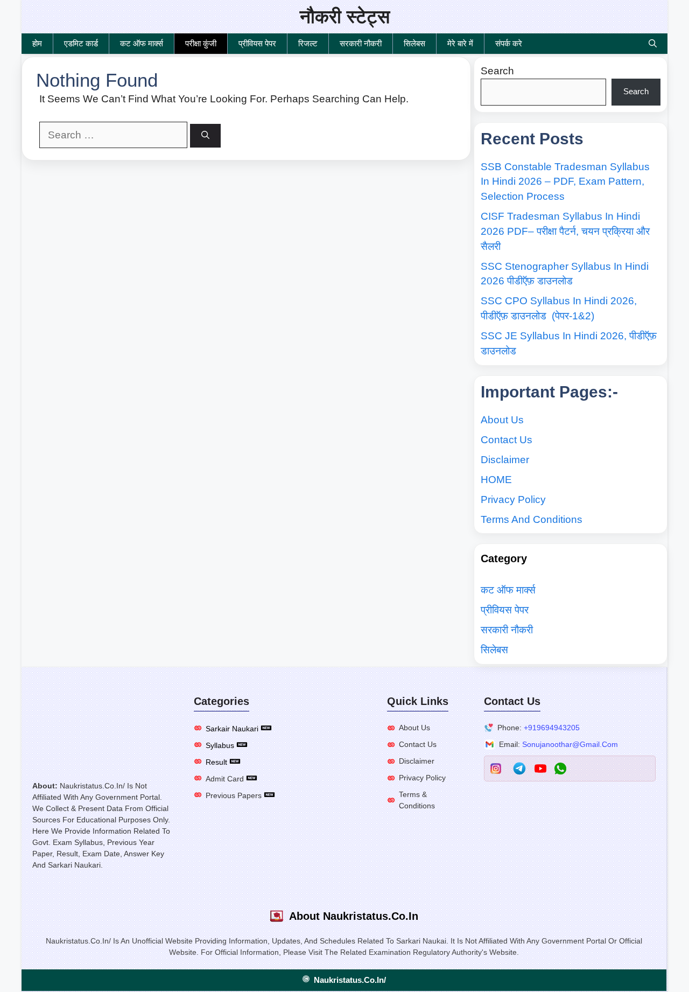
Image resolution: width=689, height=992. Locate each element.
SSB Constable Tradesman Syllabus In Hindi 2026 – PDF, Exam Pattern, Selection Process (565, 181)
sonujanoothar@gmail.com (570, 744)
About (410, 727)
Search (497, 70)
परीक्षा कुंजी (200, 43)
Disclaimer (505, 459)
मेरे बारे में (460, 43)
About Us (502, 419)
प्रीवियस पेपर (257, 43)
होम (37, 43)
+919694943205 (552, 727)
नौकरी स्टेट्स (345, 16)
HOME (496, 479)
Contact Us (506, 439)
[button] (652, 43)
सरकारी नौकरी (361, 43)
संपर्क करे (508, 43)
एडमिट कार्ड (81, 43)
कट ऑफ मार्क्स (141, 43)
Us (425, 727)
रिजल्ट (308, 43)
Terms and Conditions (531, 519)
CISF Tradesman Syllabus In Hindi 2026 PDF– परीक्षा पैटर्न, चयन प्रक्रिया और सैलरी (565, 231)
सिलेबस (414, 43)
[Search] (205, 136)
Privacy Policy (513, 499)
